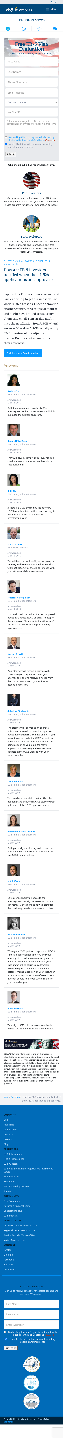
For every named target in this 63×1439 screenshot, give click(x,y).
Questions (16, 1097)
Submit (10, 154)
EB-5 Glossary (11, 1163)
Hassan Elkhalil (15, 654)
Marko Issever (14, 544)
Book (6, 1119)
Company (10, 1114)
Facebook (9, 1259)
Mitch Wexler (14, 881)
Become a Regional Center (17, 1205)
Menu (53, 9)
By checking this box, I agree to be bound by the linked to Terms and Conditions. (31, 138)
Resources (11, 1148)
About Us (8, 1134)
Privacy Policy (43, 1419)
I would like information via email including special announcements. (30, 145)
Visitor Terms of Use (14, 1240)
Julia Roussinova (16, 934)
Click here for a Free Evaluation (23, 353)
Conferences (10, 1129)
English (54, 2)
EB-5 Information (13, 1153)
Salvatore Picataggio (18, 711)
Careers (8, 1139)
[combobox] (31, 102)
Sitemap (8, 1191)
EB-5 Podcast (10, 1215)
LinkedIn (8, 1254)
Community (11, 1196)
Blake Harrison (15, 1008)
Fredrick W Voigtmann (18, 597)
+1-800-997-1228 (32, 20)
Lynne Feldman (15, 781)
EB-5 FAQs (9, 1181)
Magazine (9, 1124)
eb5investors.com (27, 1419)
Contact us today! (13, 1210)
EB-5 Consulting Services (17, 1186)
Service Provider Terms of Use (19, 1235)
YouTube (8, 1264)
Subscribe (10, 1348)
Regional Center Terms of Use (19, 1230)
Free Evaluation (12, 1200)
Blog (6, 1144)
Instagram (9, 1269)
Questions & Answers (18, 261)
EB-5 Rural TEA (11, 1176)
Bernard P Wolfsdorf (17, 441)
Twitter (7, 1249)
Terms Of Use (13, 1220)
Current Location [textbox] (17, 102)
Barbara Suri (13, 391)
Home (6, 1097)
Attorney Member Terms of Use (20, 1225)
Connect (9, 1244)
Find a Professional (14, 1158)
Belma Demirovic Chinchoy (21, 831)
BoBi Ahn (12, 491)
